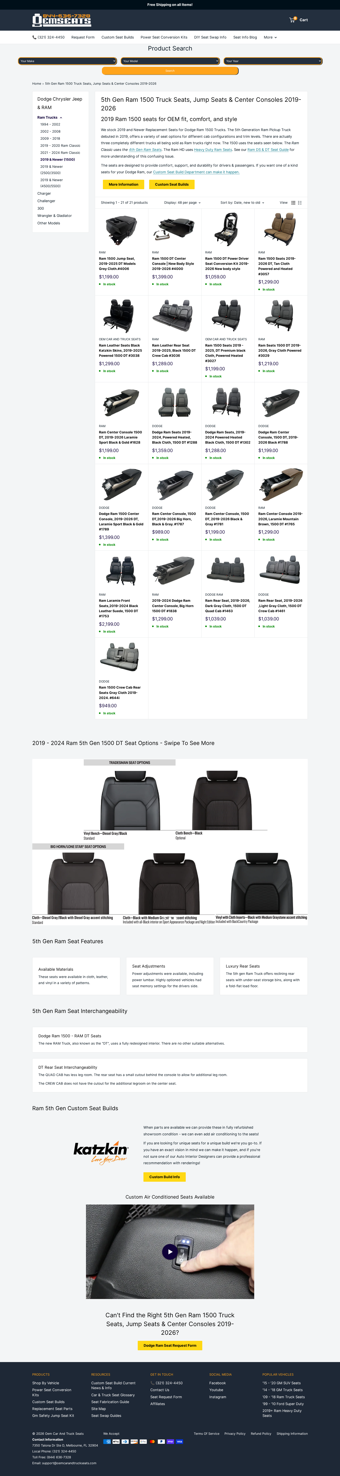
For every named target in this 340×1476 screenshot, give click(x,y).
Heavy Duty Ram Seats (213, 150)
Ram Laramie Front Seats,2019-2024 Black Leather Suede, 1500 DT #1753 (118, 608)
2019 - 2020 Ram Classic (60, 146)
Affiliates (157, 1404)
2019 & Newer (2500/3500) (51, 170)
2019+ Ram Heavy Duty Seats (282, 1413)
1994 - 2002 (50, 124)
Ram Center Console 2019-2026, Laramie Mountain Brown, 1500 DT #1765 (280, 519)
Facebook (217, 1383)
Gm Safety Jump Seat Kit (53, 1416)
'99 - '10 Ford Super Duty (283, 1404)
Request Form (83, 37)
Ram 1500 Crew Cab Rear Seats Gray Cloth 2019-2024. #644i (120, 692)
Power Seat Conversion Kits (164, 37)
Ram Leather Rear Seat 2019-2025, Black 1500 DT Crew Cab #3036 (174, 350)
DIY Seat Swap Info (210, 37)
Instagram (217, 1397)
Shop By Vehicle (45, 1383)
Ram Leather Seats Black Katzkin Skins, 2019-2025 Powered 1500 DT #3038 (120, 350)
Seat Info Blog (245, 37)
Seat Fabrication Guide (110, 1402)
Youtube (216, 1390)
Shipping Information (292, 1434)
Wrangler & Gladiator (54, 216)
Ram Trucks (47, 117)
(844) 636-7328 (59, 1457)
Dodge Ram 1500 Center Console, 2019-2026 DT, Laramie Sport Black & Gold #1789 (121, 521)
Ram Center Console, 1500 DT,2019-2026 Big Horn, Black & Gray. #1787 (174, 519)
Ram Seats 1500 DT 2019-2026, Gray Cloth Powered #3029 (279, 350)
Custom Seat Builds (118, 37)
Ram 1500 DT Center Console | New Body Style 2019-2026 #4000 (173, 264)
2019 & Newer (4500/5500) (51, 183)
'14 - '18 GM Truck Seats (282, 1390)
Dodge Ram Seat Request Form (170, 1345)
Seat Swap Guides (106, 1416)
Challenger (46, 201)
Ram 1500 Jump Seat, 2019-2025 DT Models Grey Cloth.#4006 (117, 264)
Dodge (157, 426)
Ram (102, 252)
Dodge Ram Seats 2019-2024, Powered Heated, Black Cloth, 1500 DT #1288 (174, 437)
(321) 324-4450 (64, 1451)
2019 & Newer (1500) (57, 159)
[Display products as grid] (293, 203)
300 (40, 208)
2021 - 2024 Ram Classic (60, 153)
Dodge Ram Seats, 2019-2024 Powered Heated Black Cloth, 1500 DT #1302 (227, 437)
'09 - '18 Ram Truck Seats (283, 1397)
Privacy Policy (235, 1434)
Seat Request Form (166, 1397)
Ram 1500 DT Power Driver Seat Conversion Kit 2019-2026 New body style (227, 264)
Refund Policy (261, 1434)
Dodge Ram (214, 594)
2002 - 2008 (50, 131)
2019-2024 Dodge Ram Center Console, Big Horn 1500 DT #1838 (173, 606)
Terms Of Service (206, 1434)
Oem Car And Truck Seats (120, 339)
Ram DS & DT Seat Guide (268, 150)
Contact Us (159, 1390)
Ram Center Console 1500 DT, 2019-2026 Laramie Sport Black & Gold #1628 (120, 437)
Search (170, 70)
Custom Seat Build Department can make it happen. (196, 172)
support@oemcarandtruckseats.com (69, 1463)
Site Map (98, 1409)
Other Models (48, 223)
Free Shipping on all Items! (170, 5)
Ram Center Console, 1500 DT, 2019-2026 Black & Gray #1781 (227, 519)
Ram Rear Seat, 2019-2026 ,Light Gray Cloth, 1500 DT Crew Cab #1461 (280, 606)
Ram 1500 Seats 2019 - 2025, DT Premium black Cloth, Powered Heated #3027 (225, 353)
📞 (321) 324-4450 (48, 37)
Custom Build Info (164, 1177)
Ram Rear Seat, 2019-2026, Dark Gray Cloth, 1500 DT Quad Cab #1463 (227, 606)
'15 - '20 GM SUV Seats (281, 1383)
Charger (44, 193)
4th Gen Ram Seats (145, 150)
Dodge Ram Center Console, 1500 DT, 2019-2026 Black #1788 (278, 437)
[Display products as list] (300, 203)
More (268, 37)
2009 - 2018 (50, 138)
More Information (123, 184)
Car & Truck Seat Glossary (113, 1395)
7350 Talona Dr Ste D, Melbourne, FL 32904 (65, 1445)
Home (36, 83)
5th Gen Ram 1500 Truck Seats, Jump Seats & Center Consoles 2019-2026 (100, 83)
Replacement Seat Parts (52, 1409)
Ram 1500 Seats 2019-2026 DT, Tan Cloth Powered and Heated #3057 (277, 266)
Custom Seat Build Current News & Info (113, 1385)
